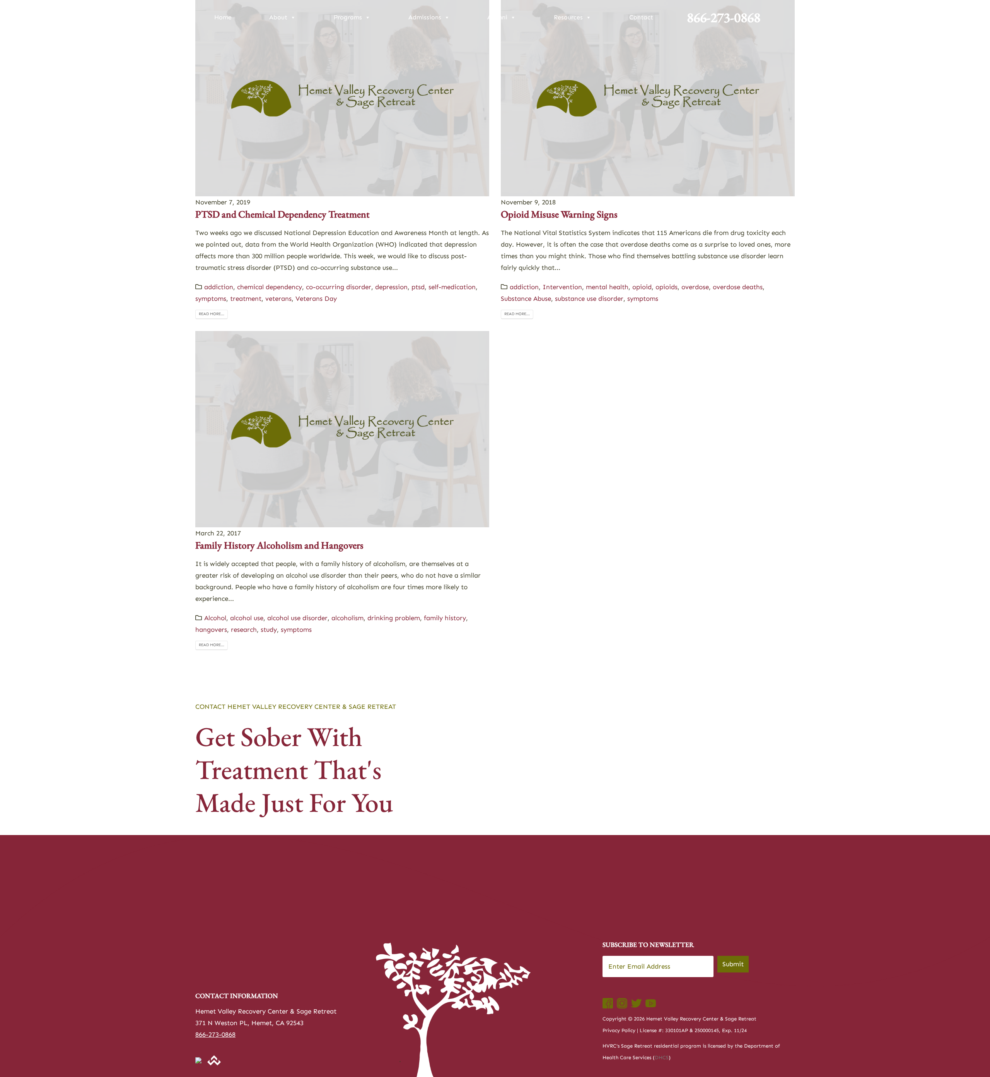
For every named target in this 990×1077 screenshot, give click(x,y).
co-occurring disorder (338, 287)
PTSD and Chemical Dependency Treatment (282, 214)
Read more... (211, 314)
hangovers (211, 629)
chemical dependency (269, 287)
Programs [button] (348, 17)
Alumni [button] (497, 17)
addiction (218, 287)
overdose (695, 287)
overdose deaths (738, 287)
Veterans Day (316, 298)
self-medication (452, 287)
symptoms (210, 298)
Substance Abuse (526, 298)
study (269, 629)
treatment (245, 298)
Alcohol (215, 618)
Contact (641, 17)
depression (391, 287)
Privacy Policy (619, 1030)
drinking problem (393, 618)
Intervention (562, 287)
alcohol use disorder (297, 618)
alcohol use (246, 618)
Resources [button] (568, 17)
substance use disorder (589, 298)
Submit (733, 964)
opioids (666, 287)
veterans (278, 298)
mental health (607, 287)
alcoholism (347, 618)
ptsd (418, 287)
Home (223, 17)
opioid (642, 287)
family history (445, 618)
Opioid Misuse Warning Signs (559, 214)
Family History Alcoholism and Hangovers (279, 545)
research (244, 629)
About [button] (278, 17)
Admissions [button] (424, 17)
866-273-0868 (723, 17)
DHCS (662, 1057)
